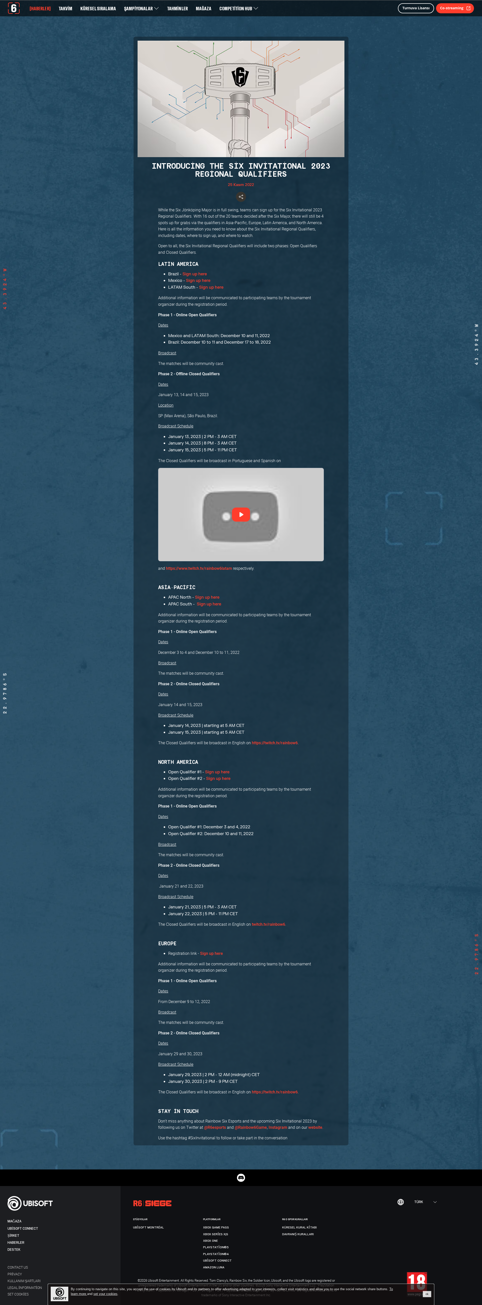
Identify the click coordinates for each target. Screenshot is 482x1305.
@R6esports (215, 1127)
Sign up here (195, 274)
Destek (14, 1250)
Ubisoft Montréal (148, 1227)
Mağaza (14, 1221)
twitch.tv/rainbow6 (268, 924)
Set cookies (18, 1294)
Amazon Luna (213, 1267)
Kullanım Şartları (24, 1280)
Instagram (278, 1127)
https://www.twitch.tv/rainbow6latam (199, 568)
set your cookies (105, 1294)
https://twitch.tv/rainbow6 (275, 742)
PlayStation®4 (216, 1254)
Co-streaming (451, 8)
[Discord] (241, 1178)
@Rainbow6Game (251, 1127)
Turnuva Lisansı (416, 8)
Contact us (18, 1267)
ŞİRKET (13, 1235)
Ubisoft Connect (23, 1228)
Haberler (16, 1243)
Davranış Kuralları (298, 1234)
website (315, 1127)
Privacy (15, 1274)
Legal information (25, 1287)
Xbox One (210, 1240)
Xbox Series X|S (215, 1234)
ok (427, 1293)
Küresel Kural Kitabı (299, 1227)
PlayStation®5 (216, 1247)
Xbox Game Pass (216, 1227)
